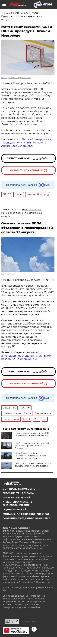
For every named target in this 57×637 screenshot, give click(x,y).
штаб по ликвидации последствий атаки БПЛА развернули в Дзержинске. (26, 355)
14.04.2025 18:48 (10, 13)
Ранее (5, 108)
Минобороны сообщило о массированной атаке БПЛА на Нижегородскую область (30, 455)
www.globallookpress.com (16, 77)
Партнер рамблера (29, 622)
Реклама (28, 493)
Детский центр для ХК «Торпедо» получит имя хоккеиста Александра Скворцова (26, 142)
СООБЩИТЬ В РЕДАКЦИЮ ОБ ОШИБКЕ (26, 518)
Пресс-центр (11, 493)
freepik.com (8, 274)
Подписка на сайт (15, 509)
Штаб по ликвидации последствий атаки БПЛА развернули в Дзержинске (32, 445)
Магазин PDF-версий (16, 497)
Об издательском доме (19, 488)
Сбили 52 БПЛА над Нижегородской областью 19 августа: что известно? (33, 464)
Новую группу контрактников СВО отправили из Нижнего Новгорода (32, 434)
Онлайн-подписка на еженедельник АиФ (17, 503)
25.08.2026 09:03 (10, 209)
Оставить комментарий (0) (28, 170)
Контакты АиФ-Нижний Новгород (26, 513)
